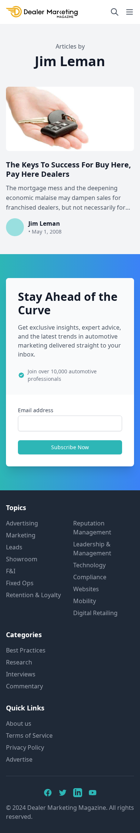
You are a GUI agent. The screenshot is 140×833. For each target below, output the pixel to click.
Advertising (22, 523)
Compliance (89, 577)
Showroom (21, 559)
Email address (35, 410)
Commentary (24, 686)
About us (18, 723)
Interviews (20, 674)
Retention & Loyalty (33, 595)
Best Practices (26, 650)
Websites (86, 589)
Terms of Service (29, 735)
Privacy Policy (25, 747)
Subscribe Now (70, 447)
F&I (10, 571)
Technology (89, 565)
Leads (14, 547)
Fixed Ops (20, 583)
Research (19, 662)
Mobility (84, 601)
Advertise (19, 759)
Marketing (20, 535)
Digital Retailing (95, 613)
